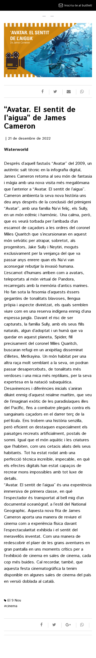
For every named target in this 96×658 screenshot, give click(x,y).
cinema (10, 606)
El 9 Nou (13, 600)
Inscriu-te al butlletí (78, 5)
